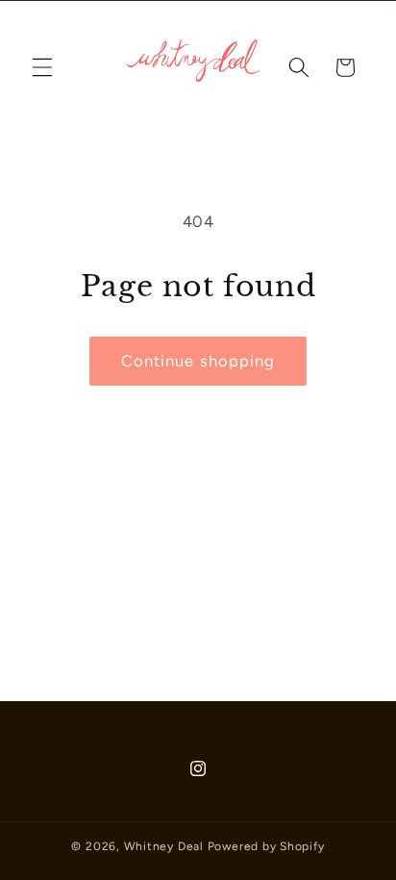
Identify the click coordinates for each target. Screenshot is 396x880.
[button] (42, 67)
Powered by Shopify (266, 846)
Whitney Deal (164, 846)
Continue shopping (198, 360)
